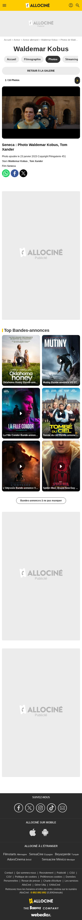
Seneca (11, 166)
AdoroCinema (16, 859)
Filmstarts (9, 854)
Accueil (7, 40)
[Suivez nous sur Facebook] (19, 807)
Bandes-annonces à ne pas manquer (41, 500)
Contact (9, 872)
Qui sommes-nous (26, 872)
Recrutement (46, 872)
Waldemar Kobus (49, 40)
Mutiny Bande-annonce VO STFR (61, 382)
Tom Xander (36, 161)
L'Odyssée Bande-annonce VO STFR (21, 488)
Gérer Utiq (40, 884)
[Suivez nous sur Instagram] (41, 807)
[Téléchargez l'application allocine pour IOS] (35, 832)
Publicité (61, 872)
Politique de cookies (26, 876)
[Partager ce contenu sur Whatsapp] (6, 173)
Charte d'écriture (52, 880)
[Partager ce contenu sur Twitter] (23, 173)
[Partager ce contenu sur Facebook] (15, 173)
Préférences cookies (51, 876)
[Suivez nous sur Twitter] (30, 807)
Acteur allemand (30, 40)
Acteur (17, 40)
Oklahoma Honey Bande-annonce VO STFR (21, 382)
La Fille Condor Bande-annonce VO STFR (21, 435)
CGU (72, 872)
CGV (9, 876)
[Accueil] (38, 5)
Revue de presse (30, 880)
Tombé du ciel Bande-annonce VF (61, 435)
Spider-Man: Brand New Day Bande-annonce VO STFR (61, 488)
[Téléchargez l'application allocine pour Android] (47, 832)
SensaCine (36, 854)
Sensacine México (54, 859)
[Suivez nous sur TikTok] (52, 807)
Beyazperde (63, 854)
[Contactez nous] (63, 807)
